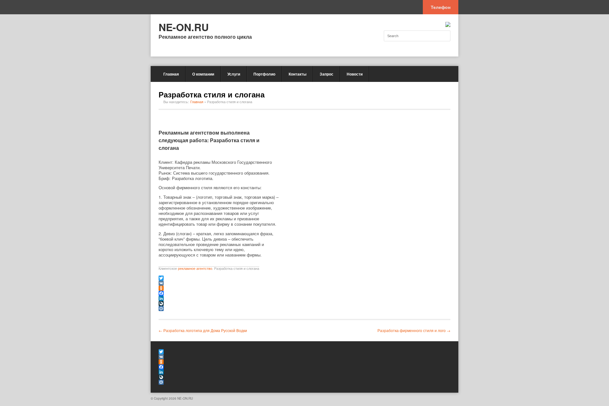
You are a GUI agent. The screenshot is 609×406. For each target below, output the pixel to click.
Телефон (440, 7)
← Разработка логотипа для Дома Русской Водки (203, 330)
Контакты (297, 74)
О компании (203, 74)
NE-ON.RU (184, 27)
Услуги (233, 74)
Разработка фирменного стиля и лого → (413, 330)
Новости (355, 74)
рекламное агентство (195, 268)
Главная (171, 74)
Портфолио (264, 74)
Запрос (326, 74)
